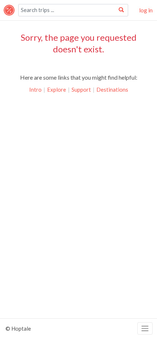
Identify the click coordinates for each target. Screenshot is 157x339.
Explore (56, 89)
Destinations (112, 89)
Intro (35, 89)
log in (146, 10)
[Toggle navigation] (145, 328)
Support (81, 89)
